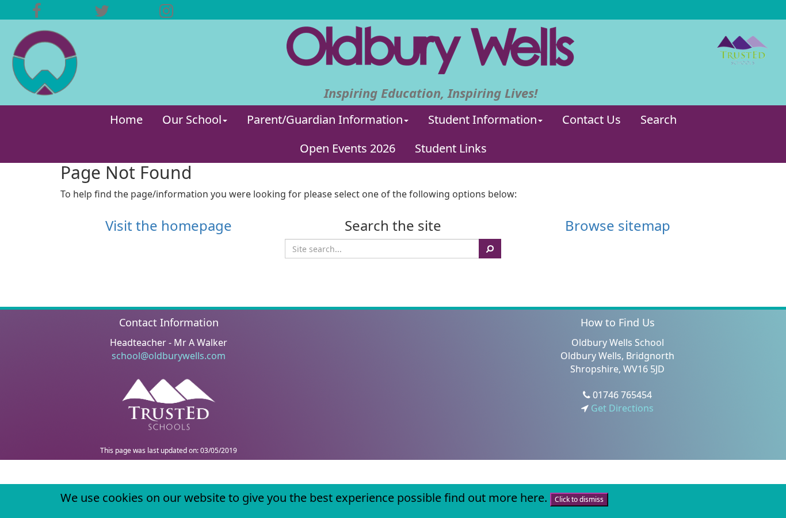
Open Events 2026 (347, 148)
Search (658, 119)
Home (126, 119)
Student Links (451, 148)
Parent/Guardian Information (325, 119)
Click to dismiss (579, 499)
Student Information (482, 119)
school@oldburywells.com (169, 355)
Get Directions (621, 408)
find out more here (494, 497)
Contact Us (591, 119)
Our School (192, 119)
